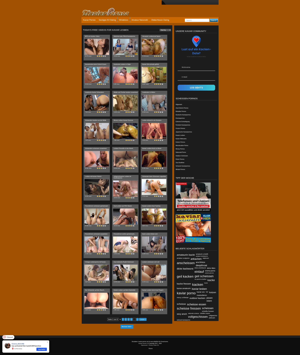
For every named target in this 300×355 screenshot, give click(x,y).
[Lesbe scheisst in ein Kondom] (153, 131)
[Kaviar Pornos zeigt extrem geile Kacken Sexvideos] (108, 12)
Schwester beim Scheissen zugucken (154, 176)
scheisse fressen (189, 308)
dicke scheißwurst (200, 268)
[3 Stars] (101, 56)
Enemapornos (180, 118)
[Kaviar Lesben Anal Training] (153, 216)
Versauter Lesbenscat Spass (151, 36)
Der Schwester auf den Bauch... (95, 290)
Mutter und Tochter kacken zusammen (126, 92)
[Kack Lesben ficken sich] (153, 244)
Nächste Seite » (127, 326)
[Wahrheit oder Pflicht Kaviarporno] (125, 47)
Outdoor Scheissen (182, 156)
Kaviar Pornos (89, 20)
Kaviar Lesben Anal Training (151, 206)
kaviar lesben (199, 288)
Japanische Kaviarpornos (184, 132)
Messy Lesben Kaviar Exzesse (123, 120)
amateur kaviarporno (202, 256)
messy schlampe (182, 297)
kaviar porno (186, 293)
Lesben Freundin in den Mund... (124, 148)
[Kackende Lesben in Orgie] (125, 75)
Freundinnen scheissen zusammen (96, 234)
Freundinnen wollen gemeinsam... (124, 234)
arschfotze (200, 262)
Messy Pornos (180, 149)
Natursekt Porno (181, 152)
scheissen (207, 308)
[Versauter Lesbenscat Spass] (153, 47)
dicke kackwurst (185, 268)
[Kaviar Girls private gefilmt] (153, 75)
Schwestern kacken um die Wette (95, 120)
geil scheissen (204, 276)
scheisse (181, 304)
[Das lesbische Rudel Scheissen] (125, 272)
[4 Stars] (103, 56)
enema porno (210, 271)
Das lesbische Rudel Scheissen (124, 262)
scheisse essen (196, 304)
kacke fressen (184, 283)
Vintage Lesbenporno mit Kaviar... (96, 262)
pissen (209, 298)
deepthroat (201, 265)
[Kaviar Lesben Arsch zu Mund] (153, 159)
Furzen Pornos (180, 128)
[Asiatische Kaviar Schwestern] (96, 103)
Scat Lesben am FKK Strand (123, 206)
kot (207, 292)
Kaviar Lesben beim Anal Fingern (152, 290)
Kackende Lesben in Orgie (122, 64)
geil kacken (185, 276)
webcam (212, 318)
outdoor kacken (197, 298)
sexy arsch (182, 314)
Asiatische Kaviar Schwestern (94, 92)
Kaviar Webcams (181, 139)
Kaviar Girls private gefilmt (150, 64)
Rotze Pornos (180, 159)
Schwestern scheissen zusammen (96, 148)
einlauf (199, 271)
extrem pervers (209, 273)
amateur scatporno (183, 258)
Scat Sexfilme (180, 162)
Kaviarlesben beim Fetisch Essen (95, 64)
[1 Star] (98, 56)
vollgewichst (213, 315)
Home (151, 348)
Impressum (144, 345)
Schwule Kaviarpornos (183, 166)
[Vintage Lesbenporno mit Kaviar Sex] (96, 272)
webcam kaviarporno (183, 320)
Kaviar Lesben (180, 135)
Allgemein (179, 104)
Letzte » (143, 319)
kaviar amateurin (184, 288)
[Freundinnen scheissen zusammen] (96, 244)
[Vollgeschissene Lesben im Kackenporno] (125, 188)
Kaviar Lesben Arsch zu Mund (151, 148)
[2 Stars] (99, 56)
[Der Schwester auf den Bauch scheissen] (96, 300)
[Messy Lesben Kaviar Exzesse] (125, 131)
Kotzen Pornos (180, 142)
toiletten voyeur (205, 313)
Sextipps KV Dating (107, 20)
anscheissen (186, 263)
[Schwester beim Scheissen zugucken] (153, 187)
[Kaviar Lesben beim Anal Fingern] (153, 300)
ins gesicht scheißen (200, 279)
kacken (197, 284)
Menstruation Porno (182, 145)
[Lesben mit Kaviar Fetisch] (96, 187)
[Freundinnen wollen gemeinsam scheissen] (125, 244)
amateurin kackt (186, 254)
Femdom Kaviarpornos (183, 125)
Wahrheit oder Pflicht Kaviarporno (124, 36)
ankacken (196, 258)
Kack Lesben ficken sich (150, 234)
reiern (209, 301)
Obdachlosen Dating (160, 20)
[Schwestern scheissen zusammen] (96, 159)
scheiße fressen (208, 311)
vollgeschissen (198, 316)
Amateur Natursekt (139, 20)
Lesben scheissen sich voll (150, 262)
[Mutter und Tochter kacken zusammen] (125, 103)
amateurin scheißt (202, 254)
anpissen (206, 258)
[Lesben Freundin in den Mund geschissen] (125, 159)
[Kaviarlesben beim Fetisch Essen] (96, 75)
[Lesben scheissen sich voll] (153, 272)
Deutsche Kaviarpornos (183, 115)
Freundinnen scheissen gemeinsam (96, 206)
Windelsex (123, 20)
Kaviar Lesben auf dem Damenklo (124, 290)
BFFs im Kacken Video (92, 36)
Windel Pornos (180, 169)
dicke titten (211, 268)
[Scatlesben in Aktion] (153, 103)
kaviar (206, 283)
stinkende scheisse (193, 313)
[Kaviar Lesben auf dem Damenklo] (125, 300)
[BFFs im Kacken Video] (96, 47)
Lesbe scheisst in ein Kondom (151, 120)
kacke (211, 280)
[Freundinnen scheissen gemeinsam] (96, 216)
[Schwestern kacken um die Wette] (96, 131)
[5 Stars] (105, 56)
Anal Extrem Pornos (182, 108)
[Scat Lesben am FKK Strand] (125, 216)
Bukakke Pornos (181, 111)
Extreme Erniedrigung (183, 121)
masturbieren (202, 295)
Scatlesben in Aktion (148, 92)
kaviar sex (201, 292)
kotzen (212, 292)
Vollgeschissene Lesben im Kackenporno (122, 177)
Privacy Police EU (154, 345)
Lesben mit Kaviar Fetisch (93, 176)
